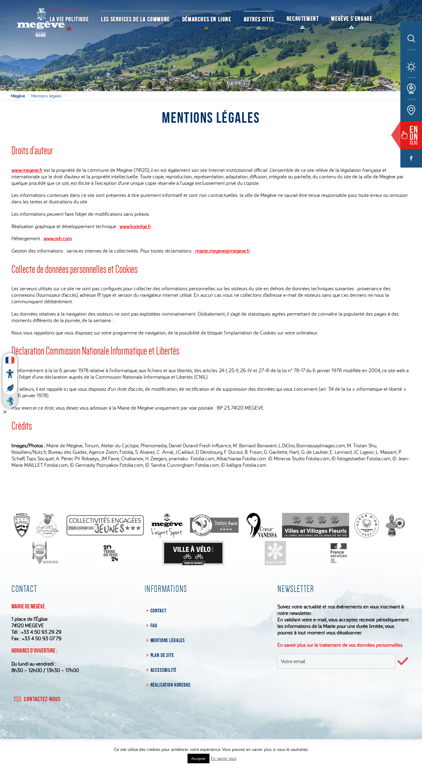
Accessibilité (163, 670)
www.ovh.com (58, 238)
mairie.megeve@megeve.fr (222, 250)
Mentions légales (167, 640)
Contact (158, 610)
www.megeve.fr (27, 170)
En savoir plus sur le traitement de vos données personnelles (340, 644)
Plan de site (162, 655)
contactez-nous (42, 699)
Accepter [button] (198, 758)
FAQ (153, 625)
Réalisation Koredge (170, 685)
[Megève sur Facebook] (411, 158)
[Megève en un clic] (411, 135)
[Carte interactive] (411, 110)
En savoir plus (223, 758)
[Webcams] (411, 89)
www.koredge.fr (135, 226)
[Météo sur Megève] (411, 67)
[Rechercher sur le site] (411, 39)
